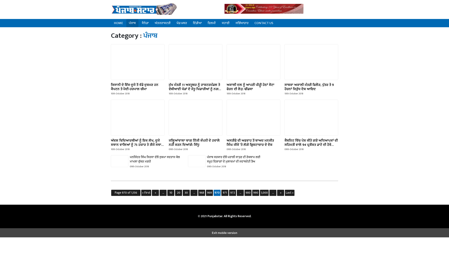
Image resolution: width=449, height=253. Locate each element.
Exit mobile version (224, 233)
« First (146, 192)
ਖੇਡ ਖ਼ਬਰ (182, 23)
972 (232, 192)
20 (178, 192)
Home (118, 23)
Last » (290, 192)
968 (201, 192)
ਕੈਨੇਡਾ (145, 23)
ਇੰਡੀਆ (197, 23)
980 (248, 192)
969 (209, 192)
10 (170, 192)
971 (225, 192)
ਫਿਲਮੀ (212, 23)
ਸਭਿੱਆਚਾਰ (242, 23)
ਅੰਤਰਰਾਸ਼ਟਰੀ (163, 23)
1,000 (264, 192)
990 (255, 192)
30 (186, 192)
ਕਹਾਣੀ (226, 23)
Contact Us (263, 23)
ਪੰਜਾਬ (132, 23)
